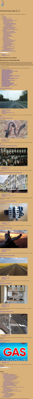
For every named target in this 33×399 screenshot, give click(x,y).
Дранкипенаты (4, 111)
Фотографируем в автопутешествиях (7, 82)
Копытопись (3, 277)
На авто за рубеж (4, 30)
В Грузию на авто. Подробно (7, 39)
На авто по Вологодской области (8, 382)
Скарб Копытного (4, 47)
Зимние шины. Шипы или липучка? (7, 72)
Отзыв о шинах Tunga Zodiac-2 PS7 (6, 311)
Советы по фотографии (5, 397)
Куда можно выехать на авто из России (9, 46)
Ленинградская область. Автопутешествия (8, 112)
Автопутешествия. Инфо (5, 38)
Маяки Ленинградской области (9, 25)
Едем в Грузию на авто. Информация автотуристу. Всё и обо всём (13, 387)
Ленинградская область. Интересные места (9, 24)
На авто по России (4, 18)
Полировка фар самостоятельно (7, 76)
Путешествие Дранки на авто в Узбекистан (9, 32)
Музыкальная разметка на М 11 (7, 73)
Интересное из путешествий (7, 395)
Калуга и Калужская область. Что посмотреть (10, 377)
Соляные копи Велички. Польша (8, 36)
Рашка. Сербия (5, 37)
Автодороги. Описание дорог (7, 43)
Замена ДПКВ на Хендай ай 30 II (6, 118)
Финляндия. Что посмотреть (7, 35)
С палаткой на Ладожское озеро (6, 227)
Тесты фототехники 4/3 (6, 49)
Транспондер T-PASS (5, 79)
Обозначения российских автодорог (7, 70)
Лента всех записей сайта (6, 85)
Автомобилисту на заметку (7, 45)
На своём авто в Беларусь (7, 42)
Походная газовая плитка (6, 77)
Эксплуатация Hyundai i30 (6, 81)
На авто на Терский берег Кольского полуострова (10, 381)
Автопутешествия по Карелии (7, 19)
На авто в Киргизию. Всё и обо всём (8, 41)
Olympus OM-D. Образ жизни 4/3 (8, 48)
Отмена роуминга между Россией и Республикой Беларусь (11, 75)
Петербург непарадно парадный (8, 22)
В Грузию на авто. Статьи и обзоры (8, 31)
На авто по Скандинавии (7, 388)
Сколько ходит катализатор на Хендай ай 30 (8, 145)
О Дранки (4, 16)
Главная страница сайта (5, 86)
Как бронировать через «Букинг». (7, 84)
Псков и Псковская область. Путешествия (9, 23)
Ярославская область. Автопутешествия (9, 28)
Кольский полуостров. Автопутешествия (8, 50)
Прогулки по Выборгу (8, 380)
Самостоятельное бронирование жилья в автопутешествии (11, 172)
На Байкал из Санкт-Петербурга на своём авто (10, 20)
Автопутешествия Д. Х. (10, 11)
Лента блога (3, 17)
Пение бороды (4, 113)
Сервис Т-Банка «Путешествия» (6, 283)
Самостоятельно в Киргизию (7, 33)
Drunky (1, 119)
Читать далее (2, 116)
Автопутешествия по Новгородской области (9, 27)
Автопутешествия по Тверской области (9, 375)
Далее (3, 366)
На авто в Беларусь (6, 34)
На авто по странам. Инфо (5, 278)
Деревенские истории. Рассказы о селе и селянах (10, 29)
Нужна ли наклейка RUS (5, 74)
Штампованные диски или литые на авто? (8, 80)
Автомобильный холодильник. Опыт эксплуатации (10, 71)
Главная (3, 15)
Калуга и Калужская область (7, 26)
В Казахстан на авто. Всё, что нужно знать (9, 40)
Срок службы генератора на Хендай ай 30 (8, 201)
